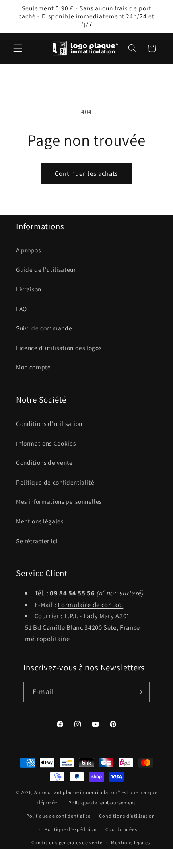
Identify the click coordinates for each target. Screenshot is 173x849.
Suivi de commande (44, 328)
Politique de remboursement (102, 803)
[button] (17, 48)
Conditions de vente (44, 462)
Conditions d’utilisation (127, 816)
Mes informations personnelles (59, 501)
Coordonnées (121, 829)
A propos (28, 250)
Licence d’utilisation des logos (58, 348)
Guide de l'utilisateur (46, 269)
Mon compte (33, 367)
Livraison (28, 289)
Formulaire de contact (90, 604)
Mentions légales (40, 521)
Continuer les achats (87, 173)
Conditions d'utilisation (49, 423)
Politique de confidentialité (55, 482)
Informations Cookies (46, 443)
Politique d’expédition (71, 829)
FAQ (21, 309)
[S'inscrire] (139, 692)
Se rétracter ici (37, 541)
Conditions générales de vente (66, 842)
